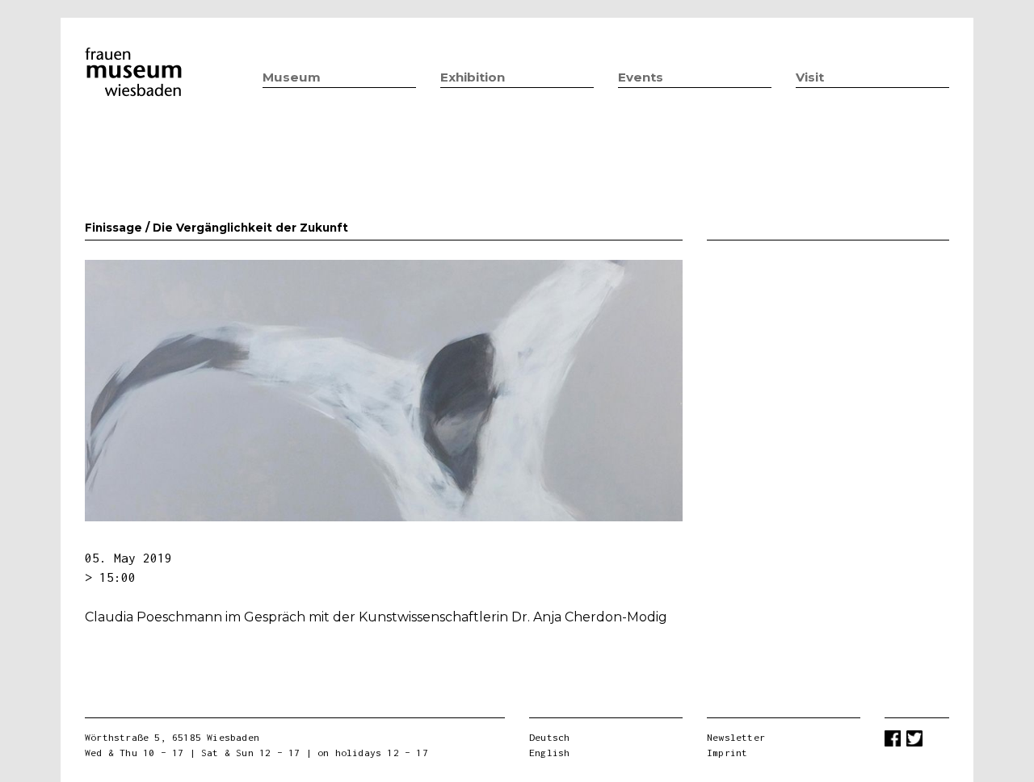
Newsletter (736, 737)
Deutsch (549, 737)
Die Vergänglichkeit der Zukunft (250, 227)
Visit (810, 77)
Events (640, 77)
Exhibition (472, 77)
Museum (292, 77)
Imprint (727, 752)
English (549, 752)
